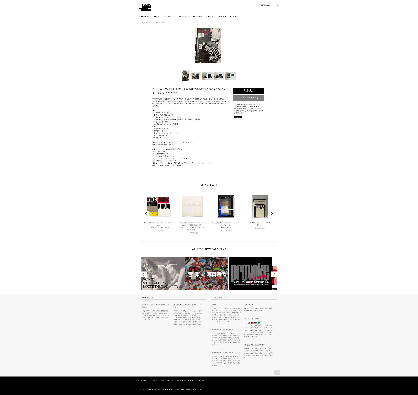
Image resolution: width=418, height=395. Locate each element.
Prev (146, 214)
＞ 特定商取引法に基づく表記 (184, 380)
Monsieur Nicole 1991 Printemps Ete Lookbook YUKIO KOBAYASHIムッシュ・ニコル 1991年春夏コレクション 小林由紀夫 (192, 226)
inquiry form (257, 109)
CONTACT (222, 17)
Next (271, 214)
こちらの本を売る (251, 98)
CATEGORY (144, 17)
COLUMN (233, 17)
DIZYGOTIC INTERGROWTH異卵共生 (260, 224)
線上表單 (241, 113)
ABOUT (157, 17)
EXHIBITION (197, 17)
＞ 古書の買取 (152, 380)
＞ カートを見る (199, 380)
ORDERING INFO (169, 17)
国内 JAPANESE (160, 22)
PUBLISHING (210, 17)
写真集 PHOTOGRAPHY (148, 22)
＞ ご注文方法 (142, 380)
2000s (143, 23)
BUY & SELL (184, 17)
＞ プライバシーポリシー (165, 380)
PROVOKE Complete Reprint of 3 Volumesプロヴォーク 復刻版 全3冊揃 (158, 225)
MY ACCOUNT (266, 5)
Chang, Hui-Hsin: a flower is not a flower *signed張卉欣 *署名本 (226, 225)
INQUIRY (249, 90)
